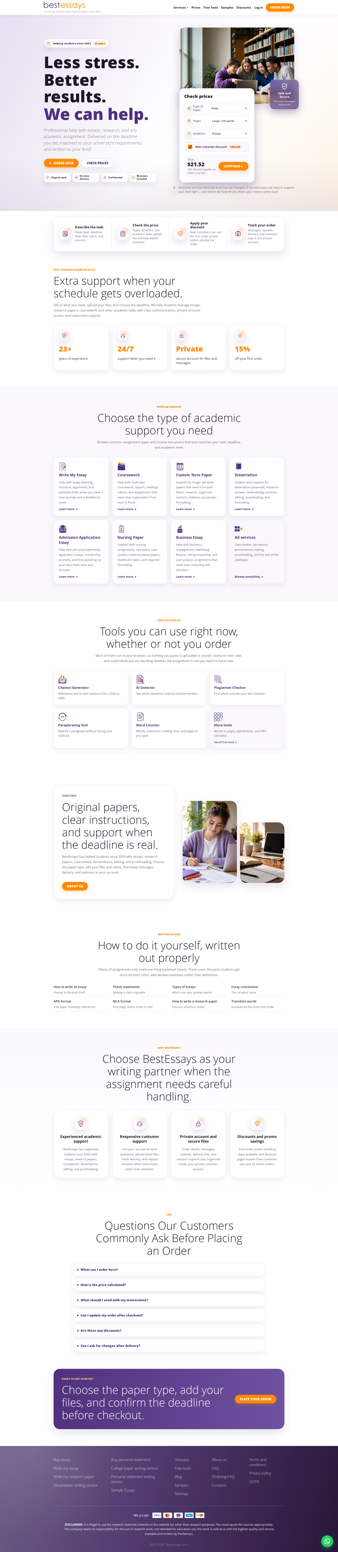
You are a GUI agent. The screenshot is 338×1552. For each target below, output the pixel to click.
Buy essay (62, 1459)
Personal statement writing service (133, 1479)
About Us (75, 886)
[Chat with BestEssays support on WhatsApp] (327, 1541)
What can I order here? (99, 1269)
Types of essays (184, 987)
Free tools (183, 1468)
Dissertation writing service (75, 1485)
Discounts (243, 7)
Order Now (280, 7)
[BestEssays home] (72, 5)
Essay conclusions (244, 987)
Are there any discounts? (101, 1330)
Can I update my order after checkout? (112, 1315)
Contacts (219, 1485)
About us (219, 1459)
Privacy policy (260, 1473)
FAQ (215, 1468)
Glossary (182, 1459)
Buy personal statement (130, 1459)
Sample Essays (123, 1490)
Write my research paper (74, 1476)
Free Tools (210, 7)
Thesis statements (126, 987)
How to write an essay (70, 987)
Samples (227, 7)
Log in (258, 7)
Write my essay (66, 1468)
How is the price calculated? (103, 1285)
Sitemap (181, 1493)
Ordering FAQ (223, 1476)
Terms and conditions (257, 1462)
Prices (195, 7)
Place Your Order (255, 1399)
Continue (232, 166)
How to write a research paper (194, 1001)
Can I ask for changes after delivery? (110, 1346)
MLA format (122, 1001)
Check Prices (97, 163)
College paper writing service (134, 1468)
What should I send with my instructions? (114, 1300)
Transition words (243, 1001)
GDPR (254, 1481)
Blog (178, 1476)
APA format (62, 1001)
